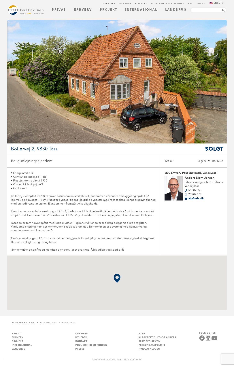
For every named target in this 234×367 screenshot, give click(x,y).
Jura (142, 334)
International (141, 9)
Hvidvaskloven (149, 349)
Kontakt (141, 4)
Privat (59, 9)
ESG (191, 4)
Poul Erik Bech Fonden (167, 4)
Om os (201, 4)
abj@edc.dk (196, 198)
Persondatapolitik (152, 345)
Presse (79, 349)
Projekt (108, 9)
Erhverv (83, 9)
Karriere (109, 4)
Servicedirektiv (150, 341)
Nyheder (125, 4)
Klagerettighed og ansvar (157, 337)
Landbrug (176, 9)
